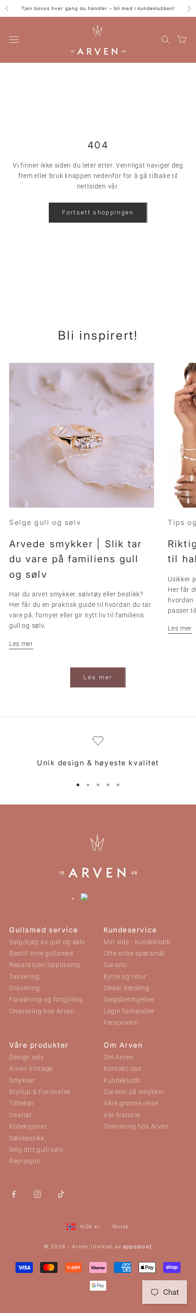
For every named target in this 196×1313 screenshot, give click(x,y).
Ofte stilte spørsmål (134, 953)
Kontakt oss (122, 1069)
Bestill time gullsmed (41, 953)
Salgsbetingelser (129, 999)
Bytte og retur (125, 977)
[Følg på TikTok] (61, 1193)
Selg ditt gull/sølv (36, 1150)
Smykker (22, 1080)
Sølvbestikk (27, 1138)
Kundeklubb (121, 1080)
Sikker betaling (126, 988)
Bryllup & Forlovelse (40, 1092)
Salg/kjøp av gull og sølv (47, 942)
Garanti (115, 965)
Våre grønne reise (130, 1103)
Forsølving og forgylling (46, 999)
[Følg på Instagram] (37, 1193)
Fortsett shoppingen (98, 212)
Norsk (121, 1226)
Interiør (20, 1115)
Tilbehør (22, 1103)
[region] (98, 752)
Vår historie (121, 1115)
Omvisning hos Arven (41, 1011)
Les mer (21, 643)
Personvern (121, 1023)
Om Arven (118, 1057)
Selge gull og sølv (45, 522)
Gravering (24, 988)
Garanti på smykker (134, 1092)
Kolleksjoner (28, 1126)
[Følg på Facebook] (13, 1193)
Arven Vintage (31, 1069)
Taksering (24, 977)
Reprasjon (25, 1161)
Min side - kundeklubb (137, 942)
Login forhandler (129, 1011)
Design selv (26, 1057)
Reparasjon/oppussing (44, 965)
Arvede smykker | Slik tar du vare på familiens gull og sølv (75, 559)
